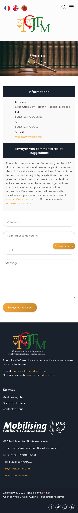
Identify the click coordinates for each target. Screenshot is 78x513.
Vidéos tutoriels (64, 246)
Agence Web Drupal (15, 496)
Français (7, 8)
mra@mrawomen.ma (28, 137)
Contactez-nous (13, 409)
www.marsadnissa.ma (20, 203)
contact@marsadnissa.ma (22, 199)
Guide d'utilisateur (14, 403)
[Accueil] (32, 26)
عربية (24, 8)
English (15, 8)
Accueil (31, 62)
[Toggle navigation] (71, 7)
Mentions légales (13, 397)
